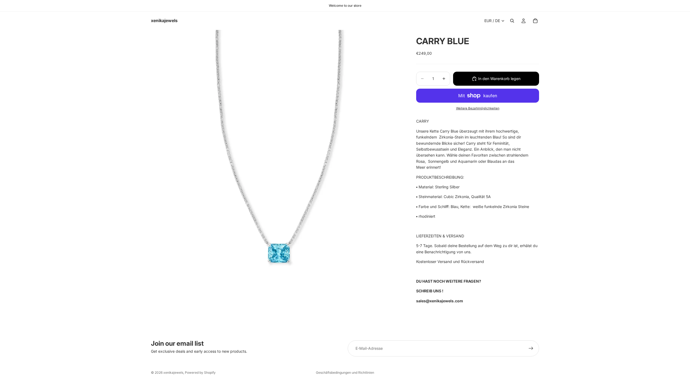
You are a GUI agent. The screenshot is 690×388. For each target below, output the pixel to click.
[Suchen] (512, 21)
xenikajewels (173, 372)
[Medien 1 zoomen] (277, 153)
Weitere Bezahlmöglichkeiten (477, 108)
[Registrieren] (531, 348)
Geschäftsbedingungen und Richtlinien (345, 372)
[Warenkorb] (535, 21)
